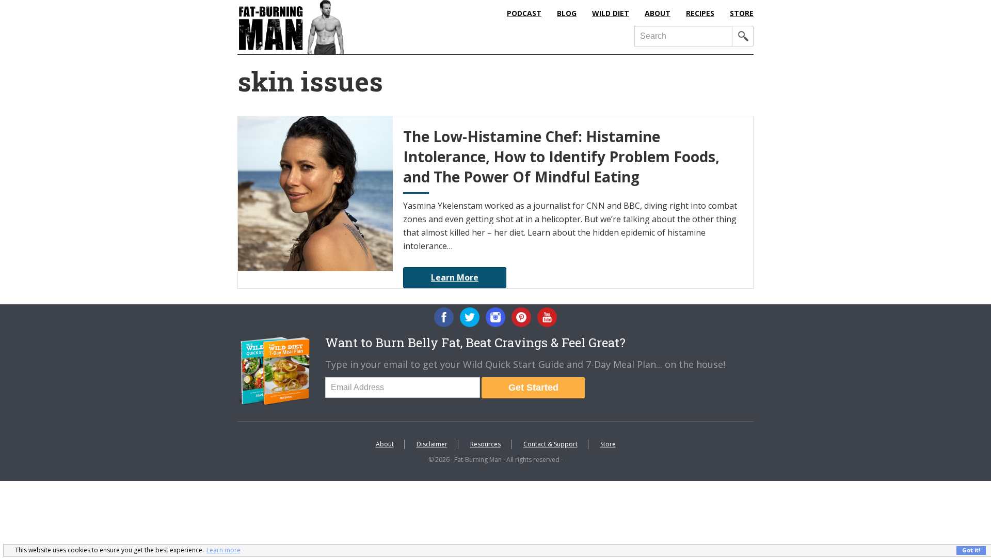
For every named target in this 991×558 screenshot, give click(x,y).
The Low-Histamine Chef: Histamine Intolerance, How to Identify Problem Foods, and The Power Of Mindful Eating (561, 157)
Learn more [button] (223, 550)
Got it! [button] (971, 550)
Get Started (533, 387)
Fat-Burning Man (332, 27)
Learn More (454, 277)
